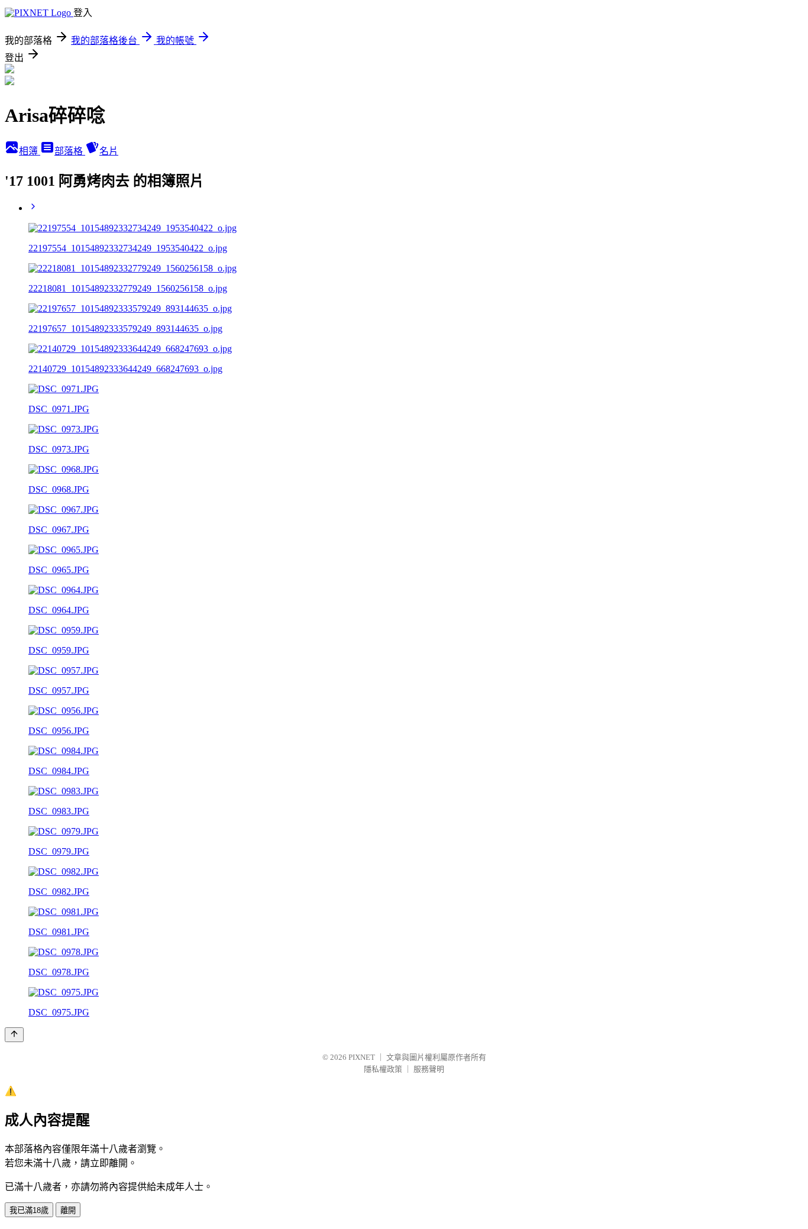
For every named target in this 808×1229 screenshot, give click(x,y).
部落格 (69, 151)
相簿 (29, 151)
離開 (68, 1210)
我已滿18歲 (29, 1210)
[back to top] (14, 1034)
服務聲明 (428, 1069)
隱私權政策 (383, 1069)
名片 (108, 151)
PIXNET (361, 1057)
